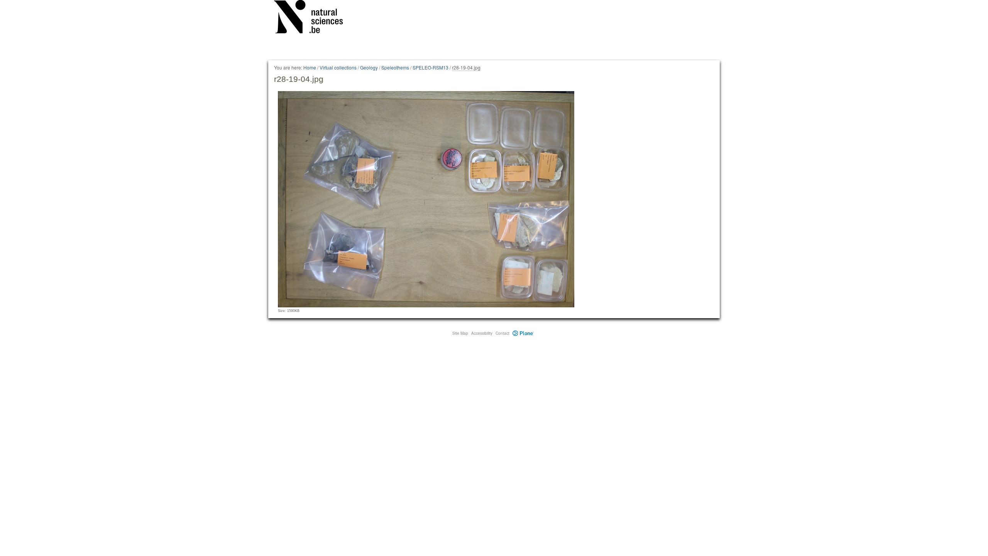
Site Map (460, 333)
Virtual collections (338, 67)
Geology (369, 67)
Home (309, 67)
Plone (523, 333)
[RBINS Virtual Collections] (313, 18)
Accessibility (481, 333)
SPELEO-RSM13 (430, 67)
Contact (502, 333)
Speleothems (395, 67)
